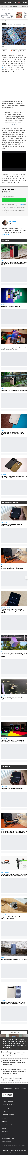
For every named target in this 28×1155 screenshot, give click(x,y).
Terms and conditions (7, 1101)
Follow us (15, 50)
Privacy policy (5, 1108)
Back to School (14, 6)
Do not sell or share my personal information (13, 1145)
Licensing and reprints (8, 1138)
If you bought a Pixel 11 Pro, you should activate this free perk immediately (14, 1054)
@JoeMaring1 (6, 234)
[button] (26, 2)
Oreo (3, 67)
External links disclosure (8, 1125)
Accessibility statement (8, 1114)
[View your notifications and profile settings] (15, 2)
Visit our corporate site (14, 1090)
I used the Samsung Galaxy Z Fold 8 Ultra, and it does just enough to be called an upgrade (14, 1071)
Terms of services (20, 204)
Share (5, 50)
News (3, 24)
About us (4, 1128)
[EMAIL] (10, 224)
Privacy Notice (22, 206)
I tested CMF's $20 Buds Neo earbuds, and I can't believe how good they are (14, 1062)
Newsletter (23, 50)
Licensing (4, 1121)
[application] (14, 160)
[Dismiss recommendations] (26, 10)
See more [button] (14, 124)
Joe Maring (10, 24)
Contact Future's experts (8, 1104)
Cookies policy (5, 1111)
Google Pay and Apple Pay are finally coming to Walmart (13, 1079)
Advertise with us (6, 1135)
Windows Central (6, 1141)
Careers (4, 1118)
